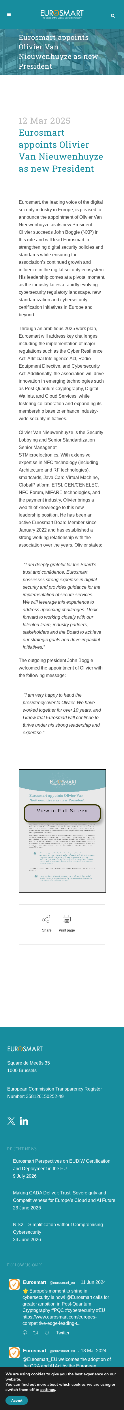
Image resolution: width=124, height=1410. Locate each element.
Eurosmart (34, 1282)
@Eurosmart (79, 1297)
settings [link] (47, 1389)
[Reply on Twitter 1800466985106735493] (26, 1333)
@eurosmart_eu (62, 1283)
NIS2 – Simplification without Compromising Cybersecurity (58, 1228)
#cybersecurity (80, 1310)
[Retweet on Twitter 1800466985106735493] (37, 1333)
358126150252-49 (45, 1096)
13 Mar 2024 (93, 1350)
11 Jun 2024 (93, 1282)
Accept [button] (16, 1400)
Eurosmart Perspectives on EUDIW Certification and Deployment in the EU (61, 1165)
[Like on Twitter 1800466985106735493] (49, 1333)
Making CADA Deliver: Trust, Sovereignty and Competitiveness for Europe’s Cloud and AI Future (64, 1196)
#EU (100, 1310)
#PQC (57, 1310)
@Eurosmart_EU (39, 1359)
